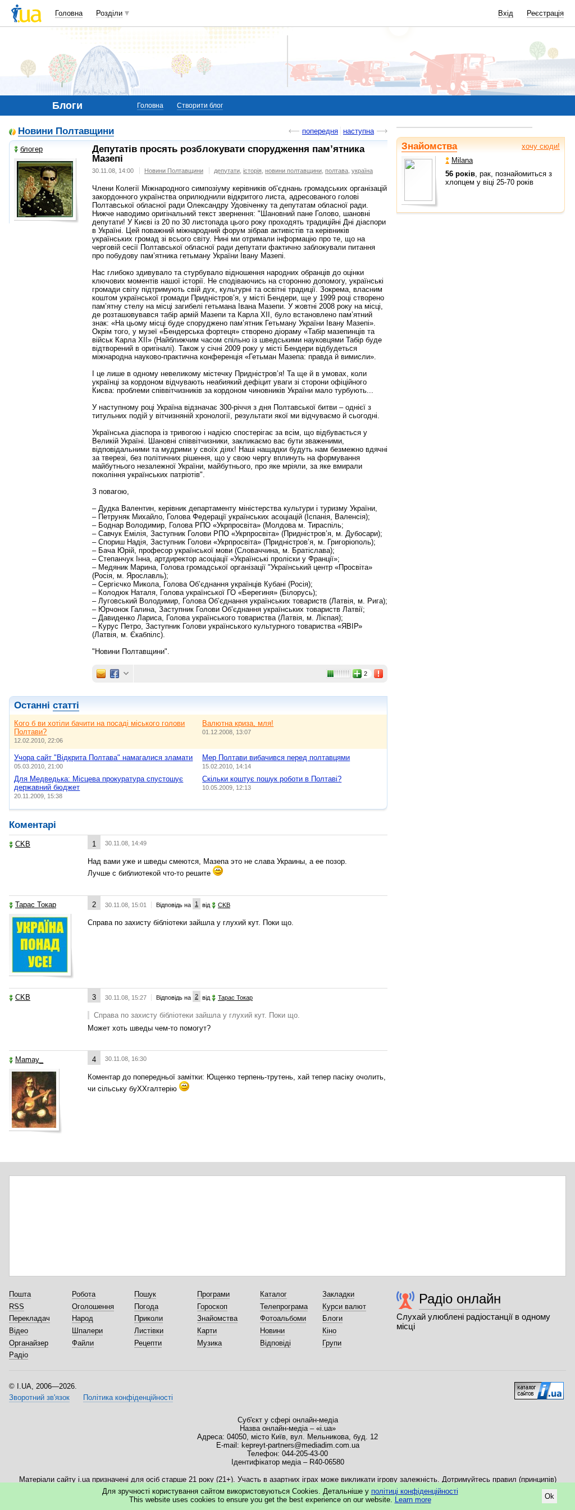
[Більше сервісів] (126, 673)
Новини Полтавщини (66, 131)
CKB (22, 844)
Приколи (148, 1318)
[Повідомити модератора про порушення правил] (379, 673)
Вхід (505, 13)
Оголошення (93, 1306)
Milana (462, 160)
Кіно (329, 1330)
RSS (16, 1306)
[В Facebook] (114, 673)
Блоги (332, 1318)
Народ (82, 1318)
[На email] (101, 673)
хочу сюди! (541, 146)
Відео (18, 1330)
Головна (69, 13)
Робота (83, 1294)
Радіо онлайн (460, 1298)
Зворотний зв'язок (39, 1397)
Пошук (145, 1294)
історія (252, 170)
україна (362, 170)
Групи (331, 1343)
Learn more (413, 1499)
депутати (227, 170)
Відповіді (275, 1343)
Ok (549, 1496)
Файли (83, 1343)
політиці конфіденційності (414, 1491)
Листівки (148, 1330)
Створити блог (200, 105)
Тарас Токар (35, 904)
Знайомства (429, 146)
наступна (358, 131)
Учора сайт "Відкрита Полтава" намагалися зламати (103, 757)
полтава (336, 170)
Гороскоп (212, 1306)
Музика (209, 1343)
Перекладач (29, 1318)
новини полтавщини (293, 170)
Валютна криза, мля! (237, 723)
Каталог (273, 1294)
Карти (207, 1330)
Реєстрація (545, 13)
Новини (272, 1330)
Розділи (109, 13)
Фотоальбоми (283, 1318)
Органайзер (28, 1343)
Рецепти (148, 1343)
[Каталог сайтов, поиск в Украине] (539, 1386)
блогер (31, 149)
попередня (320, 131)
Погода (146, 1306)
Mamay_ (29, 1059)
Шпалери (87, 1330)
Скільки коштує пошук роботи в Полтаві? (271, 779)
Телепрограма (284, 1306)
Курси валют (344, 1306)
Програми (213, 1294)
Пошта (20, 1294)
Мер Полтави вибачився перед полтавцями (276, 757)
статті (66, 705)
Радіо (18, 1355)
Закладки (338, 1294)
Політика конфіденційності (128, 1397)
